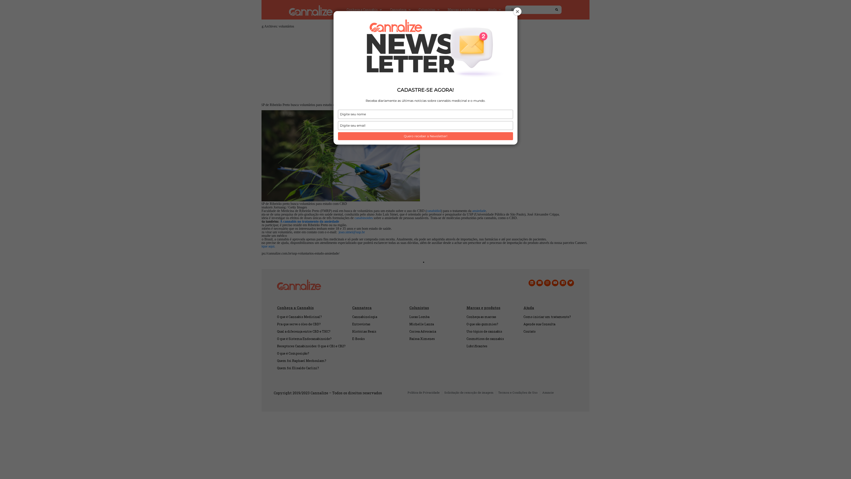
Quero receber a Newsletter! (425, 136)
